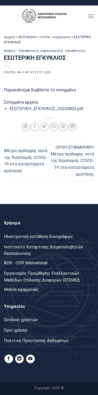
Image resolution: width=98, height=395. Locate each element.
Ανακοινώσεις (52, 51)
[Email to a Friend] (53, 127)
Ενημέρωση (75, 51)
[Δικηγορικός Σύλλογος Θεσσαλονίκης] (46, 16)
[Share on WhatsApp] (25, 127)
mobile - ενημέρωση (55, 37)
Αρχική (9, 37)
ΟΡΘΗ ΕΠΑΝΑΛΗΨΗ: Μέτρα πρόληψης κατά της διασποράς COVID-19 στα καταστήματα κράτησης (72, 160)
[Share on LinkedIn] (72, 127)
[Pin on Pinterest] (63, 127)
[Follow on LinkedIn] (19, 359)
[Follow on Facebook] (8, 359)
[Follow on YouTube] (30, 359)
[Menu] (91, 16)
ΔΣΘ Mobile (27, 37)
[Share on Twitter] (44, 127)
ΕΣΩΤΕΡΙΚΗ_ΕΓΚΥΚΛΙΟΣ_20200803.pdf (46, 108)
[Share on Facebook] (35, 127)
